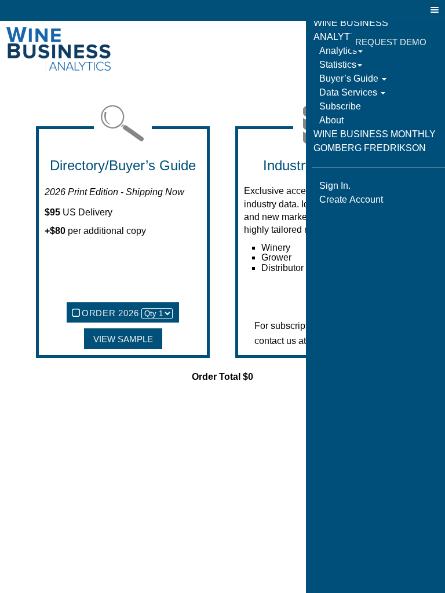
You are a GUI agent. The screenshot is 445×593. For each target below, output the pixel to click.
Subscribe (340, 106)
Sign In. (335, 186)
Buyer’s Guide (350, 78)
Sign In (319, 42)
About (331, 120)
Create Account (351, 199)
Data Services (349, 92)
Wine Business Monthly (374, 134)
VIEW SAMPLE (123, 339)
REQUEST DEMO (390, 42)
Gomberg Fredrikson (369, 148)
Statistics (337, 64)
